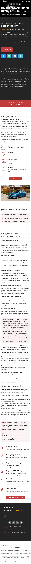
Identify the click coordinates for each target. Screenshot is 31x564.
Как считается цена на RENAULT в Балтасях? (15, 438)
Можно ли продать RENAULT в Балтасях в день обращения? (14, 442)
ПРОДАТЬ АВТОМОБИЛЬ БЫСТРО (15, 513)
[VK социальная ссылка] (17, 4)
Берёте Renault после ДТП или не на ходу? (14, 227)
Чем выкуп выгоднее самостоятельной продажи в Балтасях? (13, 455)
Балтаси (13, 14)
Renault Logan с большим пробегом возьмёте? (12, 223)
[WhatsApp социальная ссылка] (14, 4)
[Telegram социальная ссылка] (19, 4)
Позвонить (7, 49)
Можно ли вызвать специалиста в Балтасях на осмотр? (14, 450)
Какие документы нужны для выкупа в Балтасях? (13, 446)
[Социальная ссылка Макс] (11, 4)
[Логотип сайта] (4, 1)
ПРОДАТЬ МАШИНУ (15, 178)
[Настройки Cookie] (26, 556)
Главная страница (5, 14)
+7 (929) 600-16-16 (26, 1)
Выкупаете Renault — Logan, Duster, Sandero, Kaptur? (14, 219)
